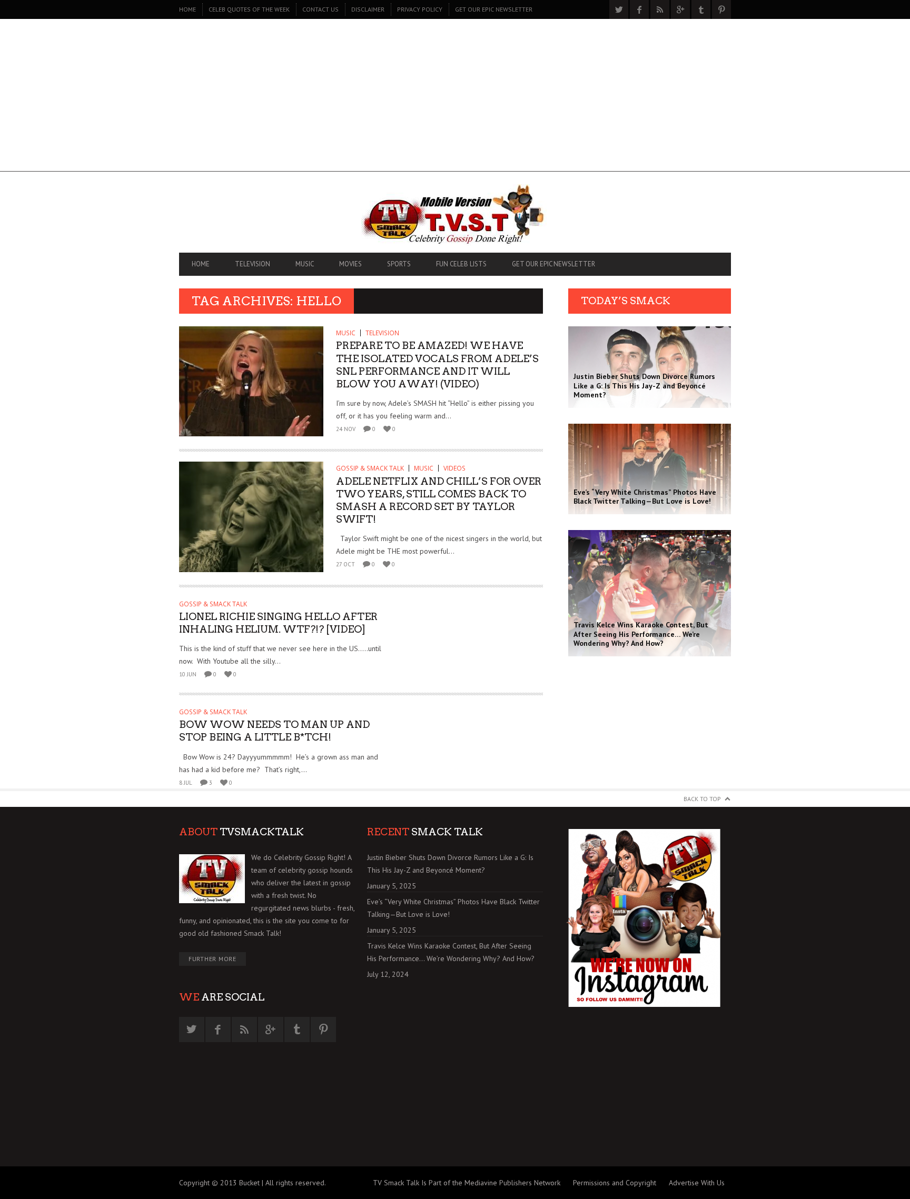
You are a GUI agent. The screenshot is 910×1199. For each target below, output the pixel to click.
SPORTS (399, 263)
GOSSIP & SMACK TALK (370, 468)
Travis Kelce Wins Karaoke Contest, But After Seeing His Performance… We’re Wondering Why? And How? (451, 952)
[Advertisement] (455, 98)
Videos (454, 468)
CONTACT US (320, 9)
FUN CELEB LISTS (461, 263)
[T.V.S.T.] (455, 214)
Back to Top (702, 799)
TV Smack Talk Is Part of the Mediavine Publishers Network (466, 1182)
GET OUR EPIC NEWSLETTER (493, 9)
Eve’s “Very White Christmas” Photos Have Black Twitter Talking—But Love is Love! (453, 908)
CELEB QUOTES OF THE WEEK (249, 9)
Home (187, 9)
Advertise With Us (697, 1182)
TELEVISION (252, 263)
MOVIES (350, 263)
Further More (212, 959)
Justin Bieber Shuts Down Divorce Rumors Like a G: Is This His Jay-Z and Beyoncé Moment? (450, 864)
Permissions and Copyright (614, 1182)
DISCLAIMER (367, 9)
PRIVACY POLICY (419, 9)
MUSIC (304, 263)
